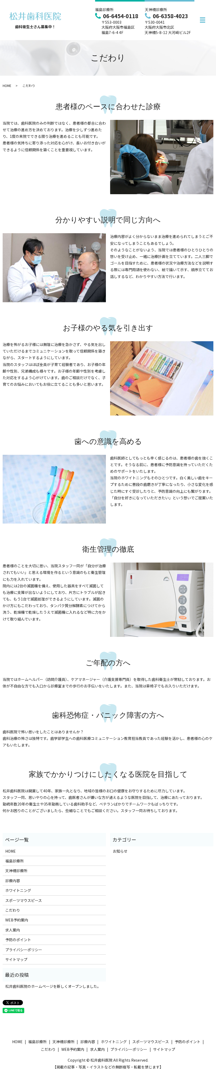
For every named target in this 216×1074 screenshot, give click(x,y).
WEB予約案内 (16, 919)
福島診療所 (14, 860)
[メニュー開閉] (202, 20)
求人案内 (12, 930)
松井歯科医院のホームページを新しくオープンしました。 (53, 986)
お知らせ (120, 851)
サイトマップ (16, 959)
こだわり (12, 910)
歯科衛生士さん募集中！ (35, 26)
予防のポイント (18, 939)
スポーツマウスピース (23, 900)
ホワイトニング (18, 890)
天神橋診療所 (16, 870)
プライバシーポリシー (23, 949)
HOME (7, 85)
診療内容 (12, 880)
